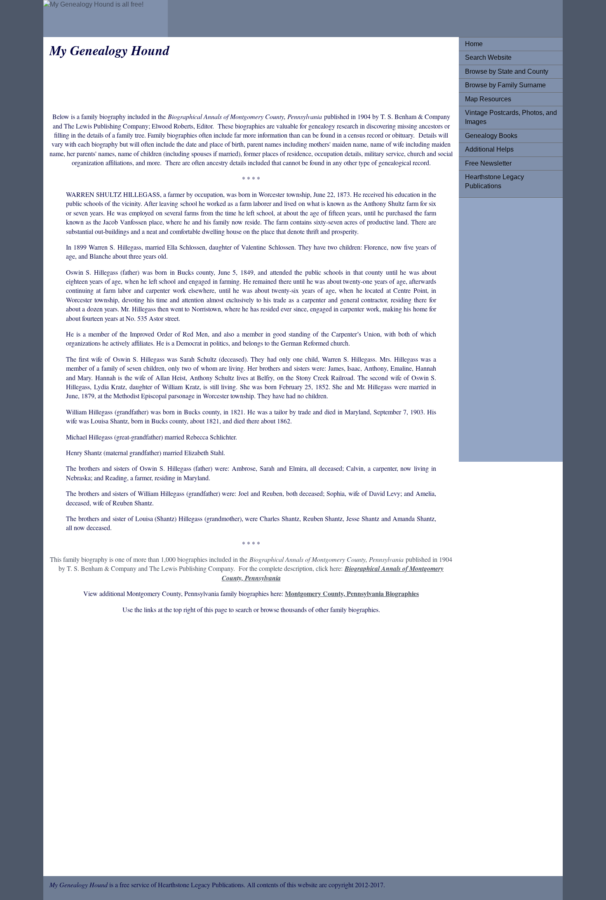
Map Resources (488, 99)
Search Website (488, 57)
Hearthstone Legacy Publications (494, 181)
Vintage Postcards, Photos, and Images (511, 117)
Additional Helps (489, 149)
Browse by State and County (506, 71)
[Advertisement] (498, 327)
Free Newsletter (488, 163)
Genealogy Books (491, 135)
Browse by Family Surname (505, 85)
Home (474, 43)
